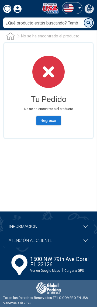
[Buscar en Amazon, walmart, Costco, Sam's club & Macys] (88, 22)
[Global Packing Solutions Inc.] (48, 288)
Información (23, 226)
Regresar (49, 120)
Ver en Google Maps (45, 271)
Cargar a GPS (74, 271)
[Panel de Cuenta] (72, 8)
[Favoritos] (7, 9)
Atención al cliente (30, 240)
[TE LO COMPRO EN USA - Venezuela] (50, 8)
